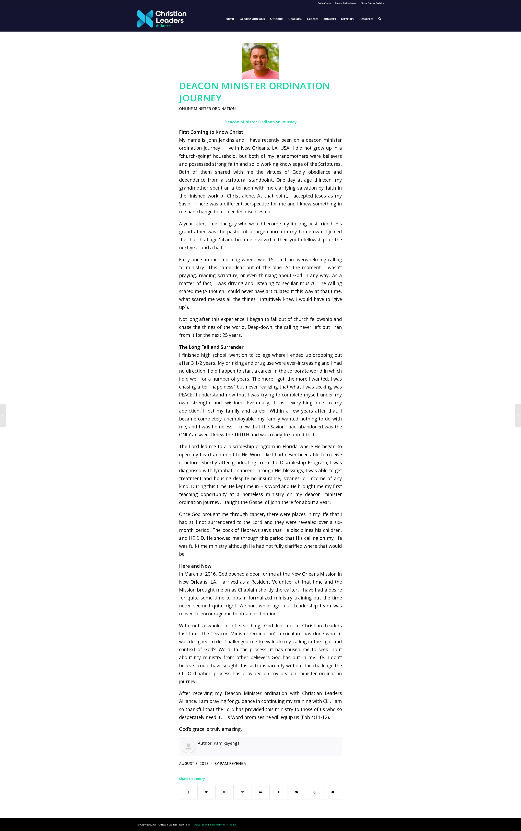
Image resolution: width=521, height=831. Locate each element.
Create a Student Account (346, 3)
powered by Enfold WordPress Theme (215, 824)
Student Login (324, 3)
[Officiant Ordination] (3, 415)
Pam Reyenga (227, 743)
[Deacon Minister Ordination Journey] (260, 61)
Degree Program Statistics (372, 3)
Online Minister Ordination (207, 108)
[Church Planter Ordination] (518, 415)
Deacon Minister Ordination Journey (254, 91)
